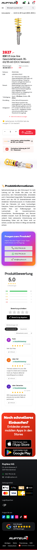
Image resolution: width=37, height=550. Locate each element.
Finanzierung (23, 543)
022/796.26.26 (18, 247)
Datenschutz (12, 546)
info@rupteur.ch (18, 259)
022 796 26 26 (10, 474)
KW (20, 68)
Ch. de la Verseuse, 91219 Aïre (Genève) (9, 467)
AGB (4, 546)
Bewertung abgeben (19, 317)
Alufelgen (8, 543)
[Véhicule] (24, 3)
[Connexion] (29, 3)
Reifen (15, 543)
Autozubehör (6, 13)
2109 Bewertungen (18, 529)
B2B (31, 543)
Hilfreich (12, 352)
